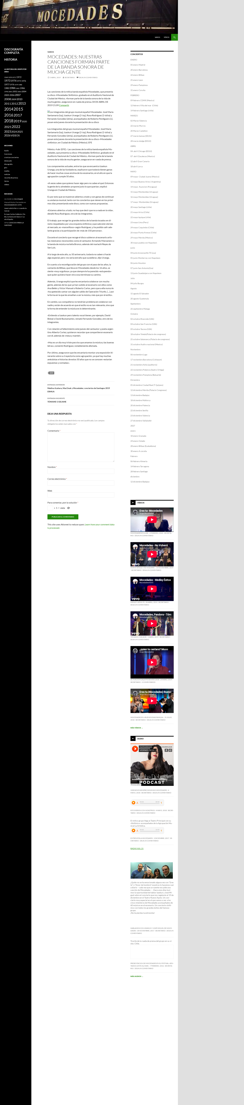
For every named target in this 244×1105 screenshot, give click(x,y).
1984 (12, 88)
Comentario (53, 430)
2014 (8, 109)
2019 (51, 373)
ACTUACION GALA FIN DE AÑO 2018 (144, 680)
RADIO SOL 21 (136, 848)
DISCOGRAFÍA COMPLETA (13, 51)
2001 (10, 92)
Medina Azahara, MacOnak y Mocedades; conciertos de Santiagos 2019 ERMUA (78, 388)
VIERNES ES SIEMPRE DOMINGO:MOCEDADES (148, 790)
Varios (157, 37)
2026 (7, 135)
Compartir (64, 105)
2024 (14, 131)
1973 (7, 80)
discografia (8, 164)
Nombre (52, 467)
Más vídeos (136, 728)
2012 (14, 103)
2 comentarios (148, 682)
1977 (6, 84)
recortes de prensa (11, 178)
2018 (8, 120)
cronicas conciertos (11, 157)
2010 (19, 99)
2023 (7, 131)
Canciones (8, 154)
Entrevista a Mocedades (141, 838)
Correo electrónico (57, 478)
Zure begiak (18, 199)
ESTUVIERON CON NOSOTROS (142, 810)
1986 (22, 88)
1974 (13, 80)
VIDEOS (15, 135)
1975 (19, 81)
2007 (18, 94)
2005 (6, 95)
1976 (23, 81)
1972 (18, 77)
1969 (6, 77)
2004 (24, 91)
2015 (18, 108)
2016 (8, 115)
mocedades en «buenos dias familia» (147, 717)
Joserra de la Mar (10, 208)
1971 (14, 77)
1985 (17, 88)
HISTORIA (10, 59)
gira (5, 167)
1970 (10, 77)
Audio (140, 738)
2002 (15, 91)
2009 (13, 99)
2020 (24, 121)
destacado (8, 161)
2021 (8, 127)
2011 (7, 103)
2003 (19, 92)
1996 (6, 92)
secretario (70, 77)
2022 (16, 126)
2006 (12, 95)
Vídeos (140, 502)
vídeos (166, 37)
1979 (16, 85)
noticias (7, 174)
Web (49, 490)
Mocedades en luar (139, 533)
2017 (18, 115)
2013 (22, 103)
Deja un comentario (88, 77)
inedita (6, 171)
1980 (20, 85)
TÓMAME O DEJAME (56, 400)
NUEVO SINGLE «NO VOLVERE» (142, 568)
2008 (7, 99)
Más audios (136, 976)
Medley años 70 (137, 602)
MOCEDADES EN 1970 (13, 205)
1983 (6, 88)
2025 (20, 131)
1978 (12, 84)
